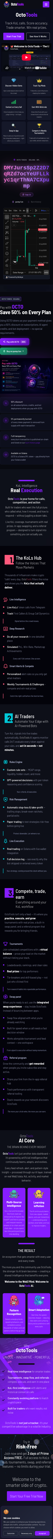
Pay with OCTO (16, 341)
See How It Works (38, 36)
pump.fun (19, 201)
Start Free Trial (14, 36)
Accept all (42, 1533)
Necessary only (26, 1533)
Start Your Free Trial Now (26, 1496)
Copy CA (28, 195)
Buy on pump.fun (14, 351)
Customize (10, 1533)
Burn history (36, 201)
